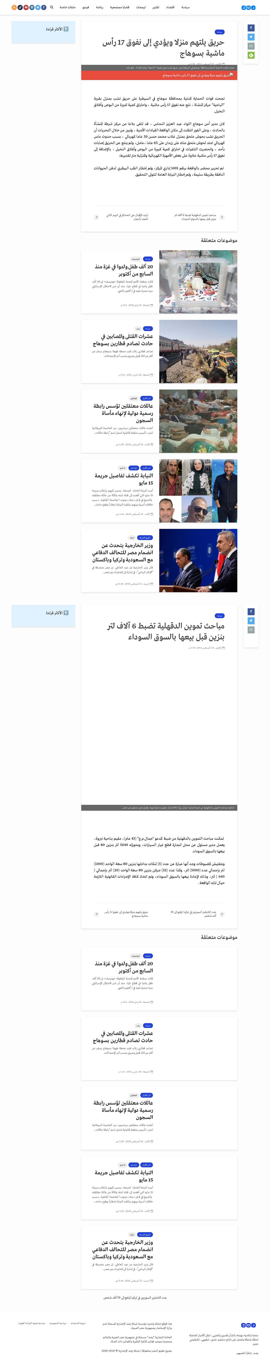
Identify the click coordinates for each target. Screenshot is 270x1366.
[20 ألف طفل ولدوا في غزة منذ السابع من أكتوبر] (198, 282)
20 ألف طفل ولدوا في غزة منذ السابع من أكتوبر (124, 270)
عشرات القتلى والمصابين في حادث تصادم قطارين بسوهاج (123, 340)
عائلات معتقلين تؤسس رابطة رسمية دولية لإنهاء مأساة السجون (123, 413)
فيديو (85, 7)
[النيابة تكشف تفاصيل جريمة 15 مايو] (198, 491)
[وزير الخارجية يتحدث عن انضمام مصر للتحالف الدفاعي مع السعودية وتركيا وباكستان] (198, 560)
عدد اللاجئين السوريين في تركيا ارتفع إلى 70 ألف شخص (135, 1298)
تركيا (132, 537)
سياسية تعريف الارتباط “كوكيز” (31, 1323)
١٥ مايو (122, 468)
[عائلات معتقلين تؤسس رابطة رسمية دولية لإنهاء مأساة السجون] (198, 421)
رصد (138, 328)
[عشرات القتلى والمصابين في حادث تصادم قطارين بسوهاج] (198, 351)
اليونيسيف (136, 259)
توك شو (134, 468)
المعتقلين (134, 398)
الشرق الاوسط (145, 537)
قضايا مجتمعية (119, 7)
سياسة (185, 7)
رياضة (99, 7)
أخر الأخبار (147, 398)
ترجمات (141, 7)
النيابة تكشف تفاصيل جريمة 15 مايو (124, 479)
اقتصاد (170, 7)
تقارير (156, 7)
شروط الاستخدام (78, 1323)
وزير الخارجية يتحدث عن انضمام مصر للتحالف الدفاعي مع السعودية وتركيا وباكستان (122, 552)
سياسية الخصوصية (58, 1323)
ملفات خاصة (68, 7)
